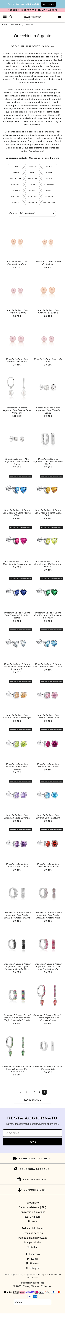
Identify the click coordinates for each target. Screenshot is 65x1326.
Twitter (34, 1258)
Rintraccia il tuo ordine (32, 1212)
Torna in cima (32, 1100)
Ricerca (32, 1221)
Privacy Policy (44, 1275)
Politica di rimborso (32, 1228)
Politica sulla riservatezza (32, 1237)
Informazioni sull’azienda (32, 1283)
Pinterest (34, 1263)
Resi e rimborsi (32, 1216)
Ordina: (13, 213)
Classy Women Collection (37, 1286)
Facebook (34, 1254)
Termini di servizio (32, 1233)
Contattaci (32, 1247)
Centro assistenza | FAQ (32, 1207)
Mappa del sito (32, 1242)
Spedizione (32, 1202)
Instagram (34, 1268)
